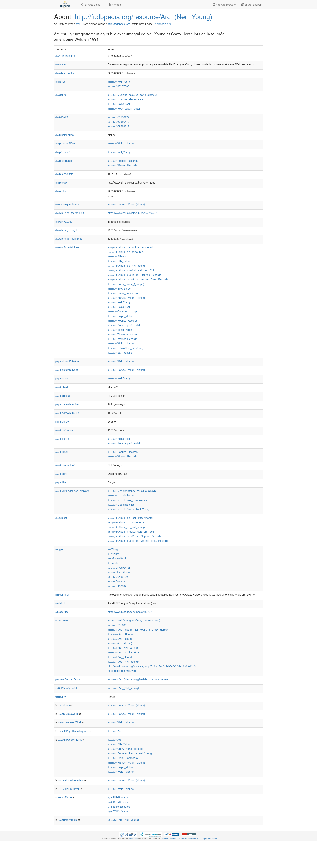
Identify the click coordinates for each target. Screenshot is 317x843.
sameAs (61, 620)
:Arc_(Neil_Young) (123, 648)
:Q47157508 (118, 86)
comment (62, 594)
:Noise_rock (119, 104)
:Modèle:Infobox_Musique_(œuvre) (133, 491)
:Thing (113, 549)
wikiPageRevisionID (68, 238)
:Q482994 (117, 586)
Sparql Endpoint (253, 4)
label (61, 452)
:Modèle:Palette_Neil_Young (129, 509)
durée (62, 421)
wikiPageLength (66, 230)
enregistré (64, 430)
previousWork (65, 143)
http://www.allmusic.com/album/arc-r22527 (132, 213)
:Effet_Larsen (120, 288)
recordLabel (64, 160)
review (61, 182)
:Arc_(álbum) (120, 638)
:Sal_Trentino (120, 352)
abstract (62, 64)
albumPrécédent (68, 361)
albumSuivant (66, 370)
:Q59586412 (118, 121)
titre (60, 482)
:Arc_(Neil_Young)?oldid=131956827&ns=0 (138, 679)
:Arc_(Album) (120, 634)
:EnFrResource (119, 806)
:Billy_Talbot (119, 261)
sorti (61, 473)
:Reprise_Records (123, 160)
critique (62, 395)
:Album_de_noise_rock (126, 252)
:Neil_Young (119, 81)
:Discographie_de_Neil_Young (130, 753)
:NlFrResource (118, 797)
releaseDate (64, 174)
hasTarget (65, 797)
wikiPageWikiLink (67, 247)
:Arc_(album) (120, 657)
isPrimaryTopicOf (67, 688)
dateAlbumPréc (67, 404)
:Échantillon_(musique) (125, 348)
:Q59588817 (118, 126)
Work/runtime (65, 56)
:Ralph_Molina (120, 316)
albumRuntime (65, 73)
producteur (65, 465)
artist (60, 81)
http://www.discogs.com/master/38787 (130, 612)
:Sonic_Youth (120, 329)
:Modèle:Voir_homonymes (127, 500)
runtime (61, 191)
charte (62, 387)
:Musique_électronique (125, 99)
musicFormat (64, 135)
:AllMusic (117, 256)
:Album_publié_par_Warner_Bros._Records (138, 279)
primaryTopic (67, 820)
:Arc (114, 731)
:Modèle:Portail (121, 495)
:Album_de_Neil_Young (126, 265)
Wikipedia (133, 838)
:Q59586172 (118, 117)
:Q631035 (117, 625)
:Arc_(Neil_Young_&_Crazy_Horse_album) (134, 620)
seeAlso (62, 612)
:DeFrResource (119, 802)
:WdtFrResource (120, 811)
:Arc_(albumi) (120, 643)
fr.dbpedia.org (163, 24)
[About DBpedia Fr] (65, 4)
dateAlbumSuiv (67, 413)
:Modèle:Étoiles (121, 504)
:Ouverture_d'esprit (123, 311)
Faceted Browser (225, 4)
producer (62, 152)
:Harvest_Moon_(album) (126, 204)
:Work (113, 563)
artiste (62, 378)
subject (61, 518)
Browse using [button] (92, 4)
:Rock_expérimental (124, 108)
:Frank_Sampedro (123, 293)
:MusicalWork (117, 558)
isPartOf (62, 117)
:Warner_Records (122, 165)
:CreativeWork (119, 567)
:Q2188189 (118, 577)
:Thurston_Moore (122, 334)
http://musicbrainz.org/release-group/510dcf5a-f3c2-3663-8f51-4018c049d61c (153, 666)
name (60, 696)
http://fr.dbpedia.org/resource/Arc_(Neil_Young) (143, 16)
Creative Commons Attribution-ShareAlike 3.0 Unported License (189, 838)
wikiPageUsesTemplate (72, 491)
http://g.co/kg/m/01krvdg (122, 670)
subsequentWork (67, 204)
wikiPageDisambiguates (73, 731)
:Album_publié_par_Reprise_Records (134, 275)
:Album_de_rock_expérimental (130, 247)
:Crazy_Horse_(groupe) (126, 284)
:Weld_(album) (121, 143)
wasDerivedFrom (67, 679)
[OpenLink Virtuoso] (128, 834)
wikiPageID (63, 221)
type (59, 549)
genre (60, 95)
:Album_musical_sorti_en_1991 (131, 270)
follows (64, 705)
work (78, 24)
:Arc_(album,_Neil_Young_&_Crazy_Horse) (138, 629)
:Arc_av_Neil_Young (124, 652)
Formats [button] (116, 4)
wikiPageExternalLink (69, 213)
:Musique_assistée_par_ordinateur (132, 95)
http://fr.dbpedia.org (119, 24)
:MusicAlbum (119, 572)
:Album (113, 554)
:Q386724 (117, 581)
